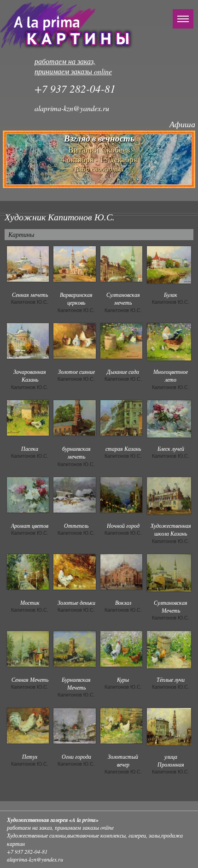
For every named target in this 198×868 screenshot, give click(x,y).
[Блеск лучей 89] (169, 417)
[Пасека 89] (28, 416)
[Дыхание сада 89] (121, 339)
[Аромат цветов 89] (28, 493)
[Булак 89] (169, 263)
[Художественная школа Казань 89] (169, 494)
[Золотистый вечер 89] (121, 724)
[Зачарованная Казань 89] (28, 339)
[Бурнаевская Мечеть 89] (74, 647)
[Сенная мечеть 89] (28, 262)
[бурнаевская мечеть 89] (74, 416)
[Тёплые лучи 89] (169, 648)
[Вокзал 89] (121, 570)
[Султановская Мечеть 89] (169, 571)
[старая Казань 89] (121, 416)
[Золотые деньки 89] (74, 570)
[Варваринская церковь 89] (74, 262)
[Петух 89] (28, 724)
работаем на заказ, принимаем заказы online (73, 66)
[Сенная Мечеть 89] (28, 647)
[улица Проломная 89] (169, 725)
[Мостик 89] (28, 570)
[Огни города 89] (74, 724)
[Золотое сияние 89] (74, 339)
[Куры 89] (121, 647)
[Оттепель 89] (74, 493)
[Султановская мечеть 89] (121, 262)
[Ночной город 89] (121, 493)
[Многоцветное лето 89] (169, 340)
